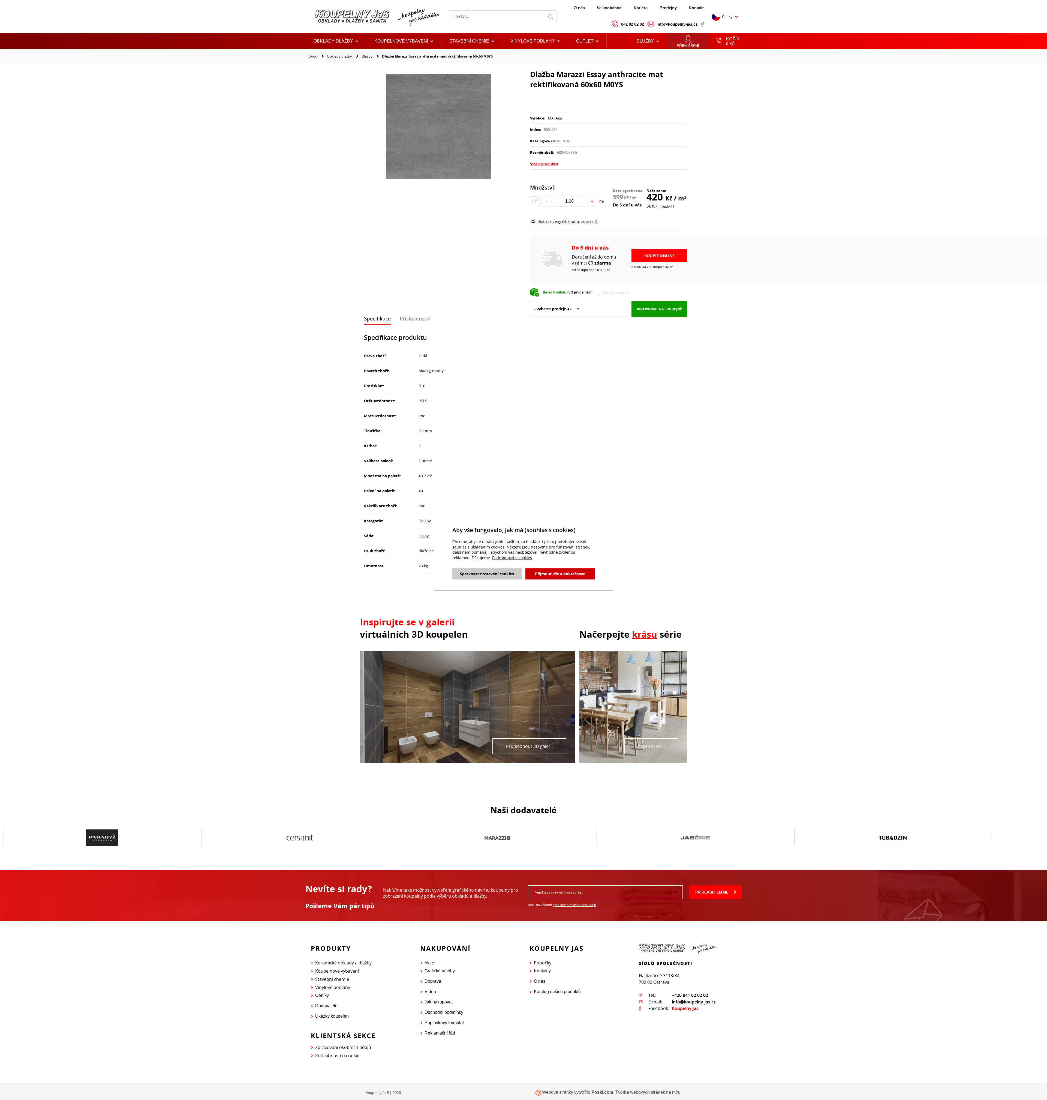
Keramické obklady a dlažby (343, 963)
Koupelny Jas (685, 1008)
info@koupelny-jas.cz (677, 24)
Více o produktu (544, 163)
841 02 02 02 (632, 24)
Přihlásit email (712, 892)
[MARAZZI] (299, 837)
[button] (587, 41)
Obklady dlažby (339, 56)
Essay (424, 535)
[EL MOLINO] (892, 837)
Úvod (313, 56)
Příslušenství (415, 318)
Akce (429, 963)
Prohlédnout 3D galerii (529, 746)
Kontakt (696, 7)
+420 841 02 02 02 (690, 995)
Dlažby (367, 56)
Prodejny (668, 7)
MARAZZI (555, 118)
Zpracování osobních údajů (343, 1047)
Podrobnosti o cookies (338, 1056)
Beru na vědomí (562, 905)
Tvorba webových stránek (640, 1092)
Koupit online (659, 255)
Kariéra (641, 7)
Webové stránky (557, 1092)
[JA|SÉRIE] (497, 837)
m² (601, 201)
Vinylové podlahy (332, 987)
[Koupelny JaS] (376, 16)
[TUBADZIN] (695, 837)
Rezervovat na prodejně (659, 309)
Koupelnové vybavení (337, 971)
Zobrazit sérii (651, 746)
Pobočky (542, 963)
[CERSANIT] (102, 837)
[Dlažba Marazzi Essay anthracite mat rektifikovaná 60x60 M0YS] (438, 127)
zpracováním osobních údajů (574, 905)
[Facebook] (702, 24)
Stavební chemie (332, 979)
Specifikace (377, 318)
